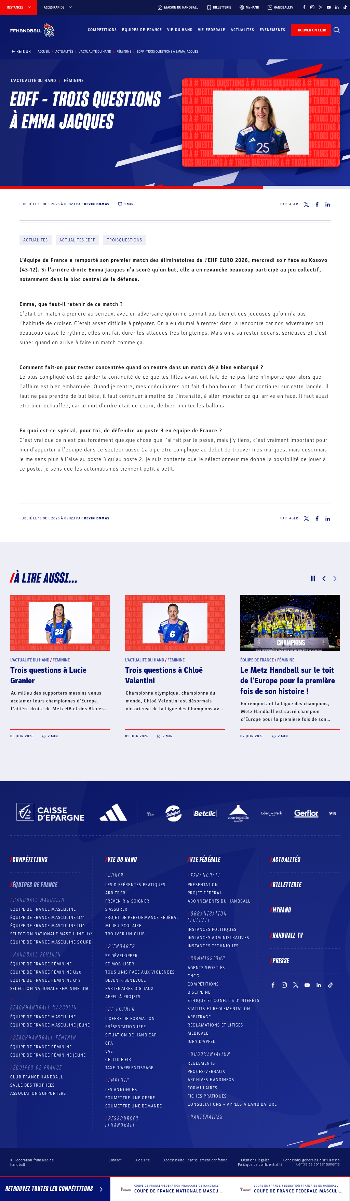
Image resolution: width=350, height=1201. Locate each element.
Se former (121, 1009)
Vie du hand (180, 30)
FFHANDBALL (206, 875)
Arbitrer (115, 893)
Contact (115, 1160)
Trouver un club (125, 934)
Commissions (208, 958)
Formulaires (202, 1088)
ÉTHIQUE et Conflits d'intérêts (223, 1000)
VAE (109, 1051)
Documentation (211, 1054)
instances (15, 7)
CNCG (193, 976)
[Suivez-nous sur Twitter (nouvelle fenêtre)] (321, 7)
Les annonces (121, 1089)
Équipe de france (142, 660)
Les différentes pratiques (135, 884)
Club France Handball (36, 1077)
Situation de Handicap (131, 1035)
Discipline (199, 992)
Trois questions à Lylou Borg (287, 670)
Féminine (124, 52)
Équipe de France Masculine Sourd (51, 942)
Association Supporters (38, 1093)
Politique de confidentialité (260, 1164)
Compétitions (102, 30)
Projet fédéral (205, 893)
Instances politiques (212, 929)
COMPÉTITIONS (203, 984)
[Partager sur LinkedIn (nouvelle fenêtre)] (328, 204)
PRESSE (281, 961)
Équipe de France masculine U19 (47, 925)
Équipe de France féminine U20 (46, 972)
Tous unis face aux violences (140, 972)
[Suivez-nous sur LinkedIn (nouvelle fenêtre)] (337, 7)
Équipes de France (142, 30)
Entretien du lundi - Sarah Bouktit (53, 676)
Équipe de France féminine (41, 964)
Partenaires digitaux (129, 988)
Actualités (243, 30)
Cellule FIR (118, 1059)
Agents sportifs (206, 967)
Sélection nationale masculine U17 (51, 934)
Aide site (142, 1160)
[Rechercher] (337, 30)
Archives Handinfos (211, 1079)
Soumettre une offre (130, 1097)
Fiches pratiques (207, 1096)
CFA (109, 1043)
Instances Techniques (213, 946)
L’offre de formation (130, 1018)
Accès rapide (54, 7)
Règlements (201, 1063)
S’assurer (116, 909)
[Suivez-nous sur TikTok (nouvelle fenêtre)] (345, 7)
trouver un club (311, 30)
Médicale (198, 1033)
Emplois (119, 1080)
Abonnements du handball (219, 901)
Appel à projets (123, 996)
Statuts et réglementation (219, 1008)
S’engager (121, 946)
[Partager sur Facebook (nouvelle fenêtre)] (317, 204)
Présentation (203, 884)
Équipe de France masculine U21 (47, 917)
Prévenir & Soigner (127, 901)
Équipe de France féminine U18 (45, 980)
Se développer (121, 955)
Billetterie (287, 885)
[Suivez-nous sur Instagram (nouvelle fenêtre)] (312, 7)
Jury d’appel (201, 1041)
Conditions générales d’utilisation (311, 1160)
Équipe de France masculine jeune (50, 1025)
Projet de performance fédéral (142, 917)
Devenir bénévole (125, 980)
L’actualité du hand (95, 52)
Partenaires (207, 1117)
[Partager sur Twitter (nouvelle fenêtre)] (306, 204)
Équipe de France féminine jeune (48, 1055)
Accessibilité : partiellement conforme (195, 1160)
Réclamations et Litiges (215, 1025)
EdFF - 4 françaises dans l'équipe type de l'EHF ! (165, 676)
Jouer (116, 875)
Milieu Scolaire (123, 925)
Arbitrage (199, 1017)
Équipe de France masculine (43, 909)
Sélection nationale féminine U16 (49, 988)
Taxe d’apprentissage (129, 1067)
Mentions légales (255, 1160)
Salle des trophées (32, 1085)
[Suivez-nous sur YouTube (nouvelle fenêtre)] (329, 7)
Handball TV (288, 935)
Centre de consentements (318, 1164)
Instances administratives (218, 937)
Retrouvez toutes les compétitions (49, 1189)
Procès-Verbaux (206, 1071)
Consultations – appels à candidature (232, 1104)
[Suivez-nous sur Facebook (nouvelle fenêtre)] (304, 7)
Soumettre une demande (133, 1106)
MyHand (282, 910)
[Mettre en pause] (313, 578)
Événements (273, 30)
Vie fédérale (211, 30)
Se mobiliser (119, 964)
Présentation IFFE (125, 1026)
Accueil (44, 52)
